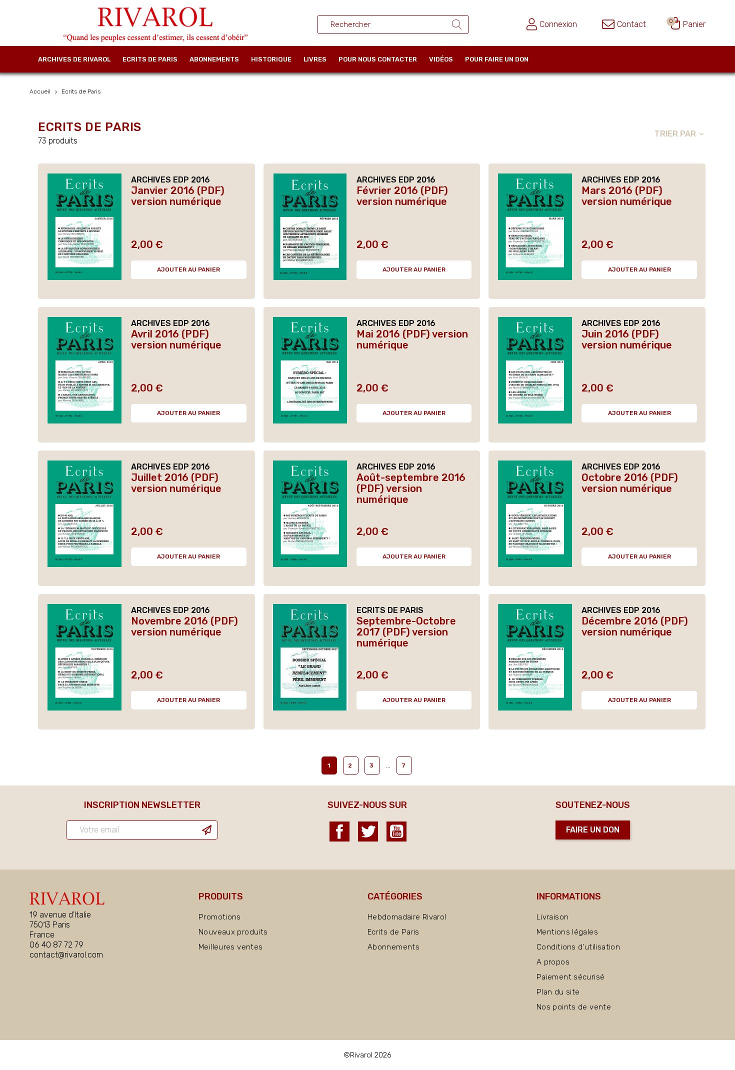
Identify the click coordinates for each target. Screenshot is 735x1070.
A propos (553, 962)
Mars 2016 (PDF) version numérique (627, 196)
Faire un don (593, 829)
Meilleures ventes (230, 947)
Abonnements (214, 59)
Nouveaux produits (233, 932)
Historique (271, 59)
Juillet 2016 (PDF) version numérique (176, 483)
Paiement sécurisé (570, 977)
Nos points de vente (573, 1007)
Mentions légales (567, 932)
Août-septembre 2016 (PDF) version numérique (411, 488)
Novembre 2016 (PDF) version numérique (184, 627)
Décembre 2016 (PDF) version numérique (635, 627)
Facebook (340, 832)
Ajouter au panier (188, 269)
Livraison (552, 917)
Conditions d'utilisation (578, 947)
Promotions (219, 917)
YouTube (396, 832)
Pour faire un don (496, 59)
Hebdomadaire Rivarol (407, 917)
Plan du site (558, 992)
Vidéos (441, 59)
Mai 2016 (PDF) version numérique (412, 339)
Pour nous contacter (377, 59)
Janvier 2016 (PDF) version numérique (177, 196)
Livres (315, 59)
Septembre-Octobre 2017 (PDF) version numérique (406, 632)
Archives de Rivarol (74, 59)
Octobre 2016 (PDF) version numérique (630, 483)
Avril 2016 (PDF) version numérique (176, 339)
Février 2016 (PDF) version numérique (402, 196)
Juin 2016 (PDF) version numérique (627, 339)
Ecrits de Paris (150, 59)
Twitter (368, 832)
